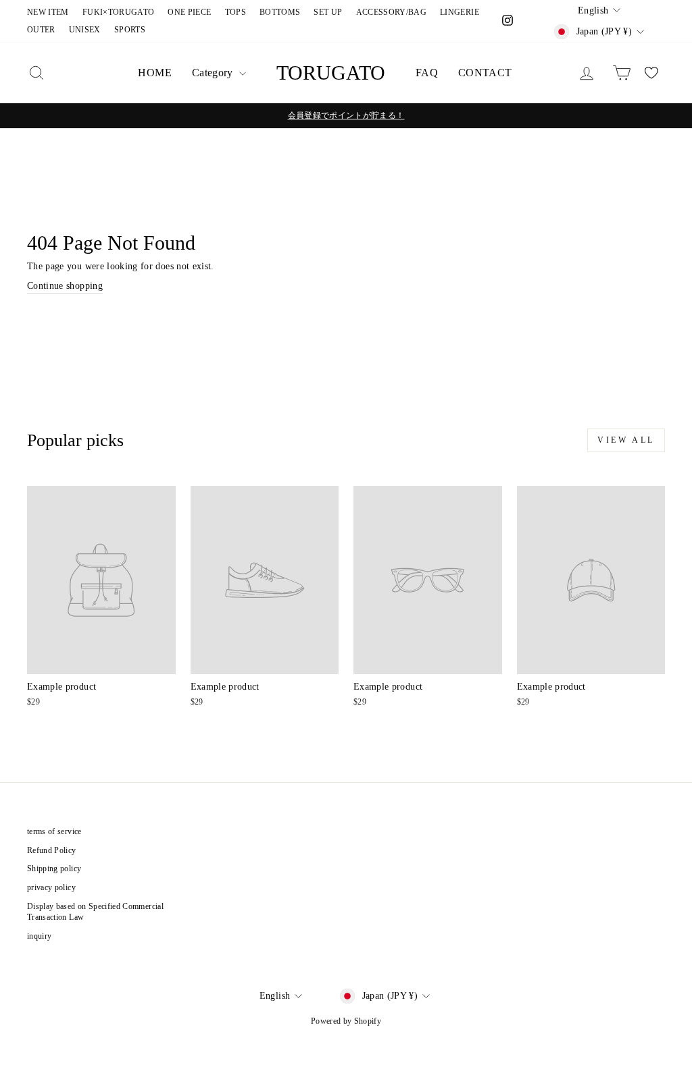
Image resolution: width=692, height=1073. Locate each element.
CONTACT (485, 72)
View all (626, 440)
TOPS (235, 12)
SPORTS (129, 29)
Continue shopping (65, 286)
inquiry (39, 936)
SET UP (328, 12)
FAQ (427, 72)
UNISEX (85, 29)
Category (214, 72)
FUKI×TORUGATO (118, 12)
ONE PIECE (189, 12)
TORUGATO (330, 72)
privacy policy (51, 887)
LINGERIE (459, 12)
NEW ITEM (48, 12)
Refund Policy (51, 850)
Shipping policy (54, 868)
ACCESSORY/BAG (391, 12)
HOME (154, 72)
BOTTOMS (280, 12)
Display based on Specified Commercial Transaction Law (95, 912)
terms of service (54, 831)
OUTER (41, 29)
